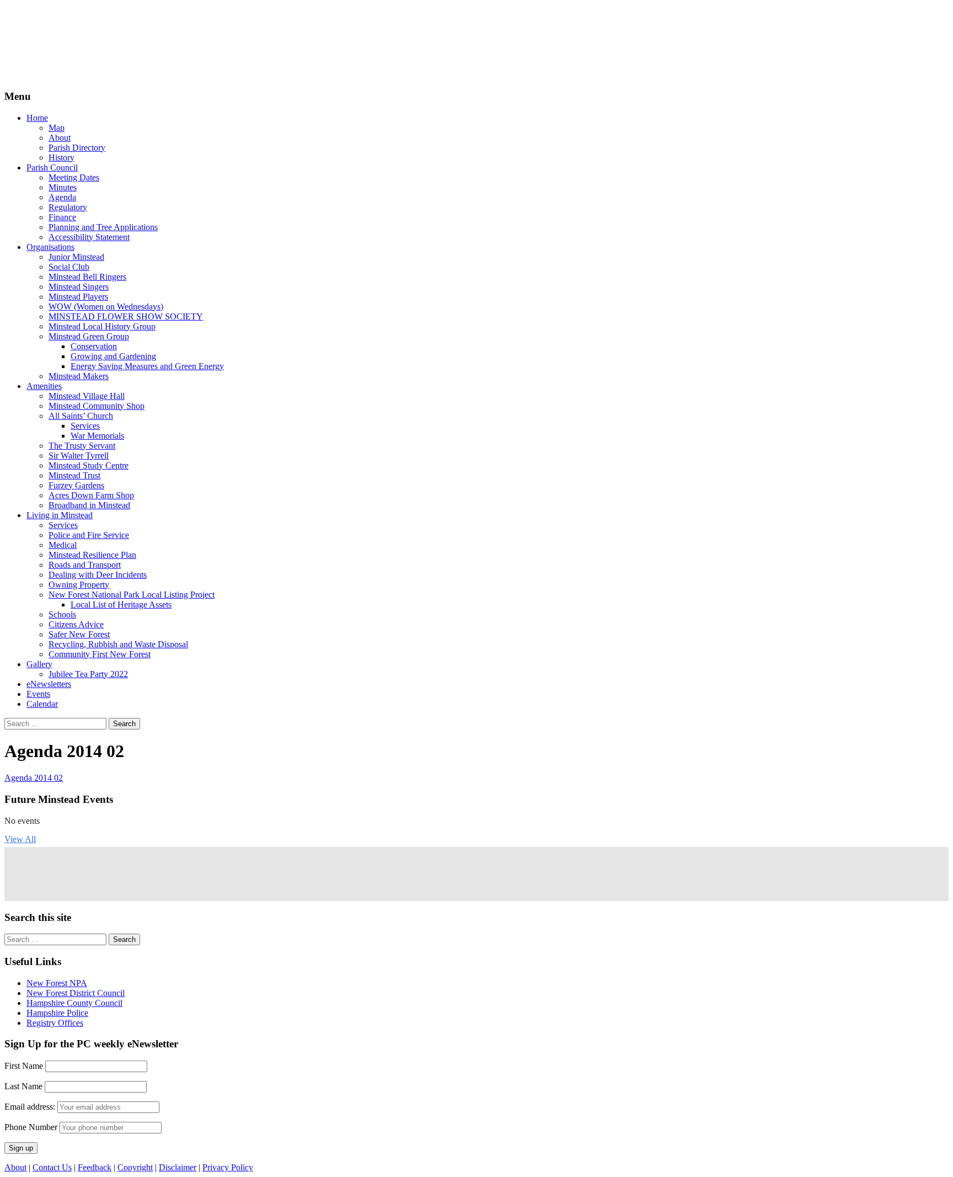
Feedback (94, 1167)
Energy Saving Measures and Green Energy (147, 366)
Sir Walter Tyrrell (79, 455)
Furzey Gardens (76, 485)
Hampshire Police (57, 1013)
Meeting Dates (74, 177)
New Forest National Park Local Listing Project (132, 594)
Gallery (39, 664)
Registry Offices (54, 1022)
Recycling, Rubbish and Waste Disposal (118, 644)
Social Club (69, 266)
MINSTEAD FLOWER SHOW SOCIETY (126, 316)
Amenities (44, 386)
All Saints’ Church (81, 415)
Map (57, 127)
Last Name (23, 1086)
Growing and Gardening (113, 356)
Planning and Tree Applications (103, 227)
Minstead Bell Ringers (87, 276)
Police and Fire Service (89, 535)
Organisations (50, 247)
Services (85, 425)
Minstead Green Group (89, 336)
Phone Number (30, 1127)
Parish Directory (77, 147)
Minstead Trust (74, 475)
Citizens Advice (76, 624)
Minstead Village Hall (87, 396)
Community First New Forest (100, 654)
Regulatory (68, 207)
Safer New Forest (79, 634)
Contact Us (52, 1167)
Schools (62, 614)
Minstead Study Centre (89, 465)
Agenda (62, 197)
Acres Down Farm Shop (91, 495)
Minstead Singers (79, 286)
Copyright (135, 1167)
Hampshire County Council (74, 1003)
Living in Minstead (59, 515)
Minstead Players (78, 296)
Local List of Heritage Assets (121, 604)
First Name (23, 1066)
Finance (62, 217)
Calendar (42, 704)
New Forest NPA (56, 983)
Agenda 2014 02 (33, 777)
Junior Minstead (76, 257)
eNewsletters (48, 684)
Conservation (94, 346)
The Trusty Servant (82, 445)
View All (20, 839)
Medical (63, 545)
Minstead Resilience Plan (92, 555)
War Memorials (97, 435)
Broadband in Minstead (89, 505)
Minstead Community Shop (96, 406)
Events (38, 694)
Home (37, 118)
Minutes (63, 187)
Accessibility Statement (89, 237)
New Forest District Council (75, 993)
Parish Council (52, 167)
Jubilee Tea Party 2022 (88, 674)
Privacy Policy (227, 1167)
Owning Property (79, 584)
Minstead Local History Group (102, 326)
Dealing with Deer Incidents (98, 574)
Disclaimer (177, 1167)
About (60, 137)
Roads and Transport (85, 564)
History (61, 157)
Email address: (30, 1106)
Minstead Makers (79, 376)
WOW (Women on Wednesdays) (106, 306)
